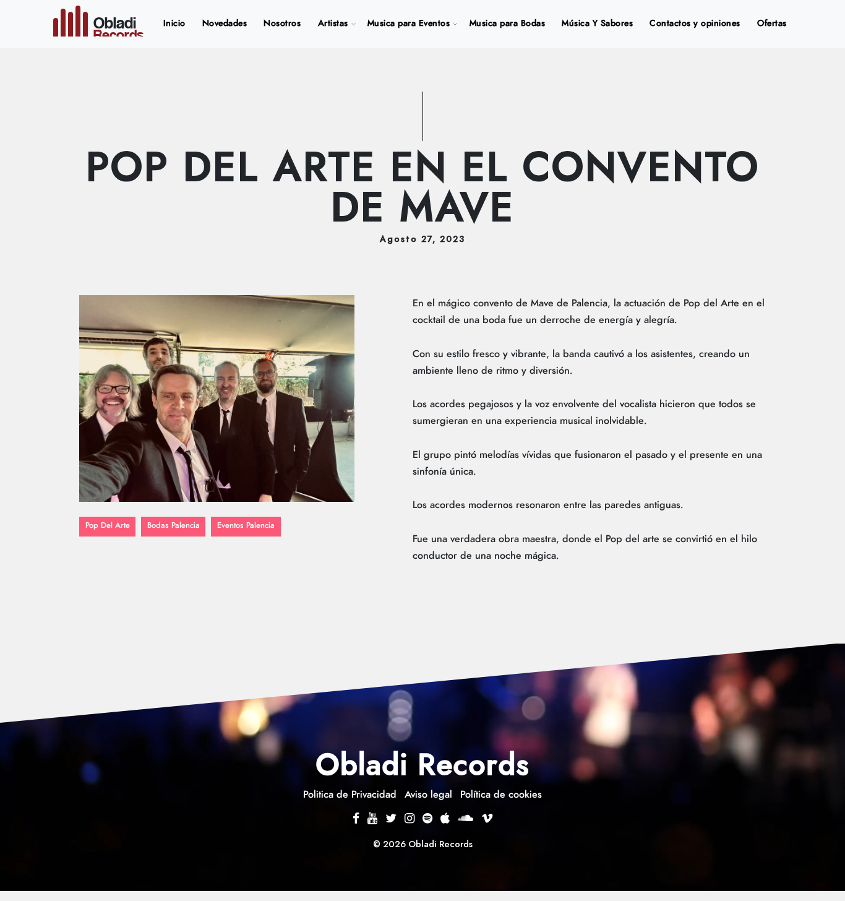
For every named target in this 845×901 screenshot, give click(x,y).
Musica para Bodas (508, 23)
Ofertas (772, 23)
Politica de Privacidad (350, 795)
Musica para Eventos (408, 23)
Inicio (177, 23)
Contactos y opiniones (695, 23)
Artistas (333, 23)
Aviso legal (428, 795)
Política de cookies (501, 795)
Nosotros (282, 23)
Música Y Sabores (597, 23)
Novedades (224, 23)
